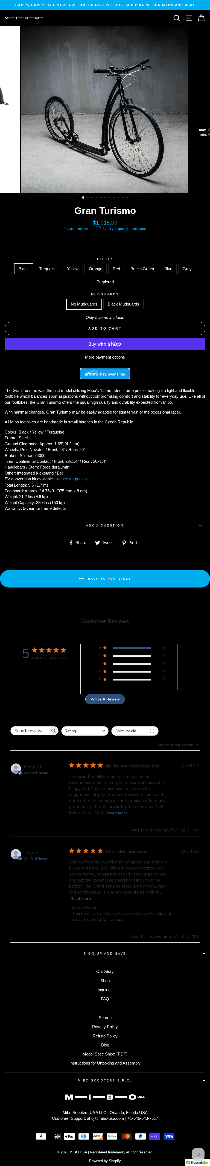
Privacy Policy (105, 1026)
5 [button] (101, 198)
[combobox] (85, 731)
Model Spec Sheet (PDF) (105, 1054)
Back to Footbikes (108, 578)
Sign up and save (105, 953)
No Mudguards (84, 304)
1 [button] (83, 197)
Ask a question (105, 525)
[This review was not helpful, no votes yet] (194, 830)
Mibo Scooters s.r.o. (105, 1080)
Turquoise (48, 268)
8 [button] (114, 198)
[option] (105, 5)
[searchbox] (29, 730)
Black (24, 268)
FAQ (105, 998)
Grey (187, 268)
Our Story (105, 971)
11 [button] (127, 198)
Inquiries (105, 989)
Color (105, 259)
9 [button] (119, 198)
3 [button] (92, 198)
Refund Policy (105, 1036)
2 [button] (88, 198)
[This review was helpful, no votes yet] (183, 830)
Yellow (72, 268)
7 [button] (110, 198)
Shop (105, 980)
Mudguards (105, 294)
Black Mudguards (123, 304)
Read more (117, 813)
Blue (168, 268)
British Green (142, 268)
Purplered (105, 282)
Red (116, 268)
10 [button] (123, 198)
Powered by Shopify (105, 1161)
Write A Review (105, 699)
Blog (105, 1045)
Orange (95, 268)
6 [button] (105, 198)
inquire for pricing (71, 478)
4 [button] (97, 198)
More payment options (105, 357)
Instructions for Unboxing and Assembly (105, 1063)
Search (105, 1017)
